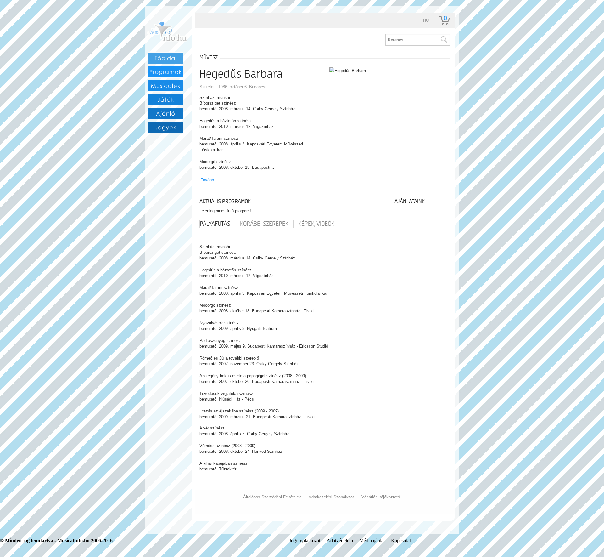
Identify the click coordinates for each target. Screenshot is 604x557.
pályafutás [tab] (215, 223)
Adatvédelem (340, 540)
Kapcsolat (401, 540)
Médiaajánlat (372, 540)
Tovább (207, 180)
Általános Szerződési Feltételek (272, 497)
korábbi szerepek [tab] (264, 223)
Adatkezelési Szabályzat (331, 497)
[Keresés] (443, 40)
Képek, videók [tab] (316, 223)
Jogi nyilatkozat (304, 540)
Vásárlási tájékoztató (380, 497)
